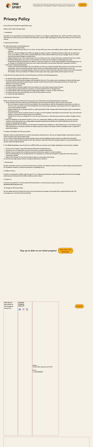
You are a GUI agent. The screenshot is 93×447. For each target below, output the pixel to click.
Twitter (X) (21, 306)
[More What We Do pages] (41, 4)
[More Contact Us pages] (65, 4)
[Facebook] (19, 309)
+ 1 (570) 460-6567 (38, 371)
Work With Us (8, 304)
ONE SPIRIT (16, 5)
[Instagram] (23, 309)
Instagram (21, 304)
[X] (27, 309)
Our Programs (8, 306)
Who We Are (8, 302)
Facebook (21, 302)
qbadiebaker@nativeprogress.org (13, 184)
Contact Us (7, 308)
